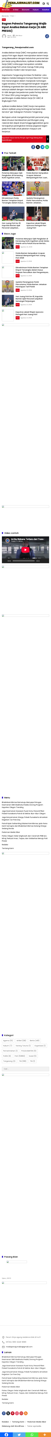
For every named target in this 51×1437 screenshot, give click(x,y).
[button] (43, 3)
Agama (8, 1040)
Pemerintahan (10, 1051)
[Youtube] (21, 1413)
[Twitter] (38, 147)
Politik (7, 1056)
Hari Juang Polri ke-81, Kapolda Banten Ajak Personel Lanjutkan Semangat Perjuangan (11, 225)
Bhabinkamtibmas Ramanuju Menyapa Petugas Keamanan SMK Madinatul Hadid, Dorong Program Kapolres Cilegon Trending (22, 805)
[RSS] (26, 1413)
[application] (25, 549)
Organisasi (40, 1046)
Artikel (21, 1040)
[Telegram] (42, 147)
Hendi (9, 35)
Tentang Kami (8, 848)
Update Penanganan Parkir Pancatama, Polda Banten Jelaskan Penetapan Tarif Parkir (37, 200)
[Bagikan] (47, 36)
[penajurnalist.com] (21, 3)
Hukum (7, 1046)
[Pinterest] (12, 1413)
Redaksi (5, 844)
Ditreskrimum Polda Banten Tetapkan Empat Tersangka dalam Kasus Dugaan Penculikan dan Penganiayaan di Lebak (12, 200)
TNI (22, 1061)
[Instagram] (17, 1413)
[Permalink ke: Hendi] (4, 36)
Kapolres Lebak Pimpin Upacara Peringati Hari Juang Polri (36, 225)
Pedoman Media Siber (11, 832)
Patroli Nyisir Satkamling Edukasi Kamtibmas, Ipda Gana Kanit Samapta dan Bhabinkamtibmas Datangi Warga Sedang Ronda (24, 826)
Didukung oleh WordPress (13, 1426)
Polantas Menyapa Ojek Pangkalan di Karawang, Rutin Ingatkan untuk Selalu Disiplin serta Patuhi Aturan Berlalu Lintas (13, 175)
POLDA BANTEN (28, 1051)
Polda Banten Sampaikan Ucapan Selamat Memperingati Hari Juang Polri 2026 (37, 175)
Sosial (33, 1056)
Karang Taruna (23, 1046)
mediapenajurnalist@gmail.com (19, 1347)
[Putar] (5, 561)
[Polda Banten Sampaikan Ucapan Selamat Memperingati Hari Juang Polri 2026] (37, 163)
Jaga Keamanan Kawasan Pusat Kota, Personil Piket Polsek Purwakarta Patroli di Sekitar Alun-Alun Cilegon (24, 812)
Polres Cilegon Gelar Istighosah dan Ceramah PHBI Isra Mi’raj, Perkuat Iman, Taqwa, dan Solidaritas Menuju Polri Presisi (25, 838)
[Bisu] (42, 561)
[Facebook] (33, 147)
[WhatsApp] (47, 147)
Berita (34, 1040)
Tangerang (9, 1061)
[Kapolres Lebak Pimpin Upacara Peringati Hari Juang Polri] (37, 214)
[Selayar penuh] (46, 561)
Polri (3, 20)
